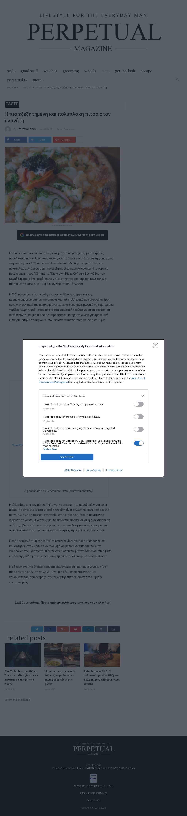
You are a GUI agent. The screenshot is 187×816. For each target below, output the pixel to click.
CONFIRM (67, 456)
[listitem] (93, 396)
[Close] (156, 346)
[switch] (139, 404)
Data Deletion (73, 469)
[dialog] (93, 408)
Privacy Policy (114, 469)
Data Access (93, 469)
